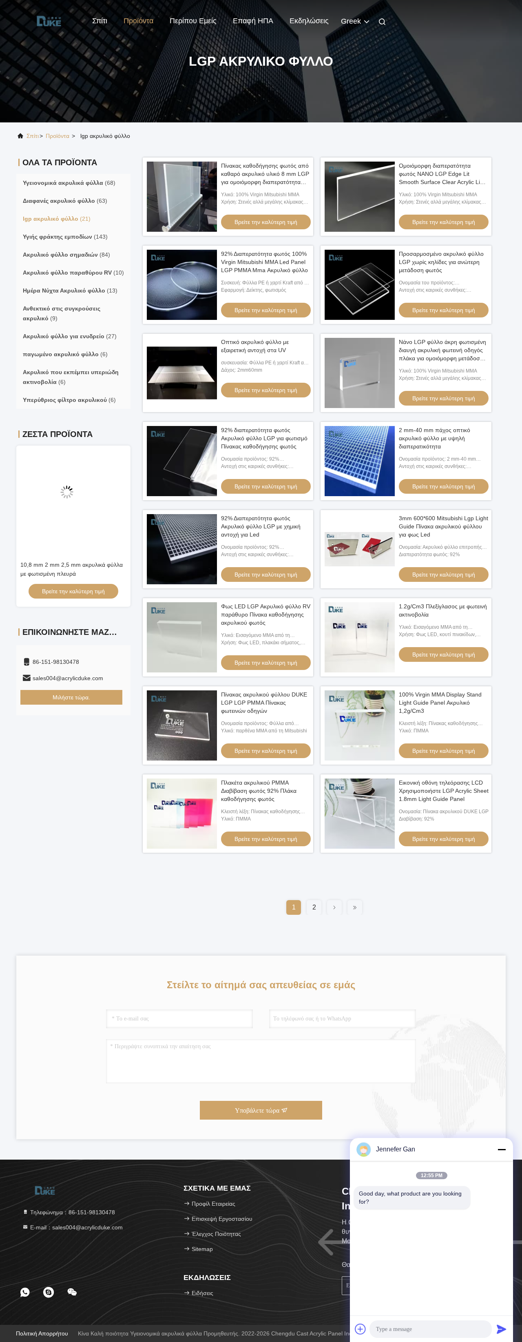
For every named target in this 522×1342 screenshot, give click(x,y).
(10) (73, 272)
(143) (65, 236)
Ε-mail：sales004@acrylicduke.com (76, 1227)
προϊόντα (57, 136)
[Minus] (502, 1149)
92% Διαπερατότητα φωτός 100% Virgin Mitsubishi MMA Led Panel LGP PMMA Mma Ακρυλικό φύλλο (264, 262)
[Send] (501, 1329)
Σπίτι (99, 21)
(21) (57, 218)
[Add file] (360, 1329)
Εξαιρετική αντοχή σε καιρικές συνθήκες (71, 564)
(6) (65, 354)
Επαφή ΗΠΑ (253, 21)
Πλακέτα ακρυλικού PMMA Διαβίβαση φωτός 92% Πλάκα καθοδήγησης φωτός (258, 790)
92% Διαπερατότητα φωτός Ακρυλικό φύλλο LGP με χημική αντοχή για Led (261, 526)
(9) (61, 313)
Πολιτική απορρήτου (42, 1333)
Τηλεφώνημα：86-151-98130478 (72, 1212)
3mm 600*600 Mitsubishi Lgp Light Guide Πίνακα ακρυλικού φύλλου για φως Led (443, 526)
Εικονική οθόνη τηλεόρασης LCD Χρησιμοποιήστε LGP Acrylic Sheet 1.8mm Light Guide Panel (444, 790)
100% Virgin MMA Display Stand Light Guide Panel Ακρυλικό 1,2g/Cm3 (440, 702)
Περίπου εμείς (193, 21)
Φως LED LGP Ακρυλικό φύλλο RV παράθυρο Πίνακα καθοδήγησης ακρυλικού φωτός (265, 614)
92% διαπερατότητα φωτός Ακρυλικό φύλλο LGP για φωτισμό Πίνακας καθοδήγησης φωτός (264, 438)
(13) (70, 290)
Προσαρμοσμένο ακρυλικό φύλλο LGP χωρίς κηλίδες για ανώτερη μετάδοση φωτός (441, 262)
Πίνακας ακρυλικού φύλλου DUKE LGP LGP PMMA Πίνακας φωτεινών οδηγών (264, 702)
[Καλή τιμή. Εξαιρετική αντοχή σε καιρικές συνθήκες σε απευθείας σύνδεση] (73, 499)
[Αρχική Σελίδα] (49, 20)
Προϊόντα (138, 21)
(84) (66, 254)
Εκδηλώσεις (309, 21)
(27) (70, 336)
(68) (69, 183)
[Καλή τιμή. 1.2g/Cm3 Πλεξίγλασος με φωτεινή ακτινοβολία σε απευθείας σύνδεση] (360, 637)
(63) (65, 200)
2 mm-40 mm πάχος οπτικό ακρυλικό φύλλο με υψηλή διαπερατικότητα (434, 438)
